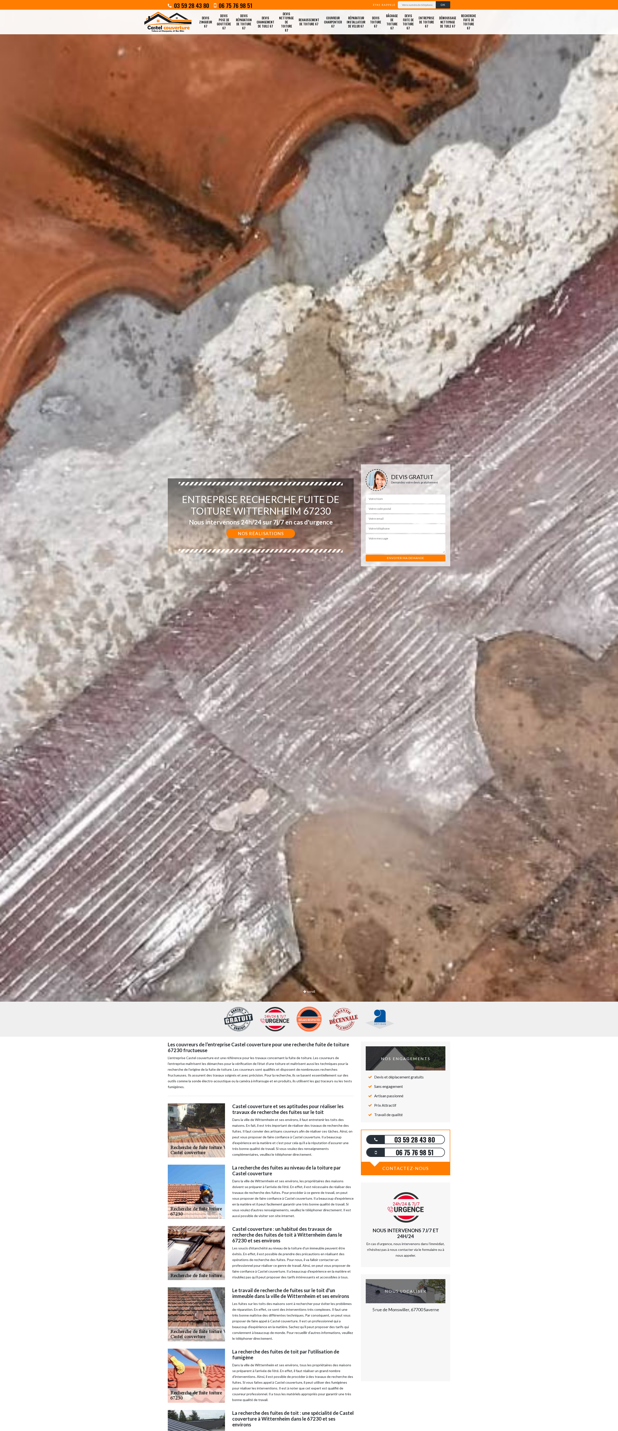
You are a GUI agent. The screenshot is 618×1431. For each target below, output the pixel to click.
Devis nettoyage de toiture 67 (286, 22)
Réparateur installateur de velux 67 (356, 21)
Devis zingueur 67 (205, 21)
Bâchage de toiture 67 (392, 21)
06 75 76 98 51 (234, 5)
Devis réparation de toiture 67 (244, 21)
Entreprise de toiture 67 (426, 21)
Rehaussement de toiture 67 (309, 21)
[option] (309, 572)
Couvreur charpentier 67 (333, 21)
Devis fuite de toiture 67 (408, 21)
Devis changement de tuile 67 (265, 21)
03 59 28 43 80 (191, 5)
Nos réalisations (261, 533)
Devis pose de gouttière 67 (224, 21)
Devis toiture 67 (375, 21)
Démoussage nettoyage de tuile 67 (447, 21)
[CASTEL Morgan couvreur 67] (168, 22)
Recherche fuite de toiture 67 (468, 21)
